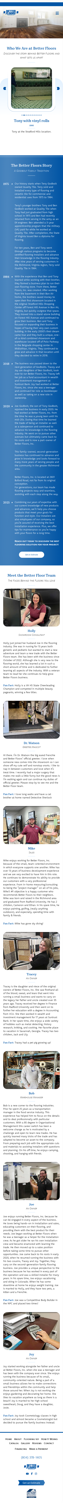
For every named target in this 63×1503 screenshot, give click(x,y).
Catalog (14, 1443)
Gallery (25, 1443)
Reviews (37, 1443)
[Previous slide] (4, 88)
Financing (21, 1448)
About (18, 1439)
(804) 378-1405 (31, 1457)
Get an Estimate (31, 554)
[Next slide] (58, 88)
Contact (49, 1443)
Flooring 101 (31, 1439)
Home (8, 1439)
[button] (21, 115)
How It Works (49, 1439)
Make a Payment (38, 1448)
